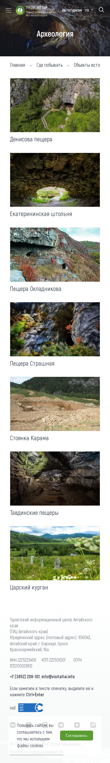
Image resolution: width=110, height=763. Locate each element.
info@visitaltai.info (58, 676)
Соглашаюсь (76, 735)
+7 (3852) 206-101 (25, 676)
